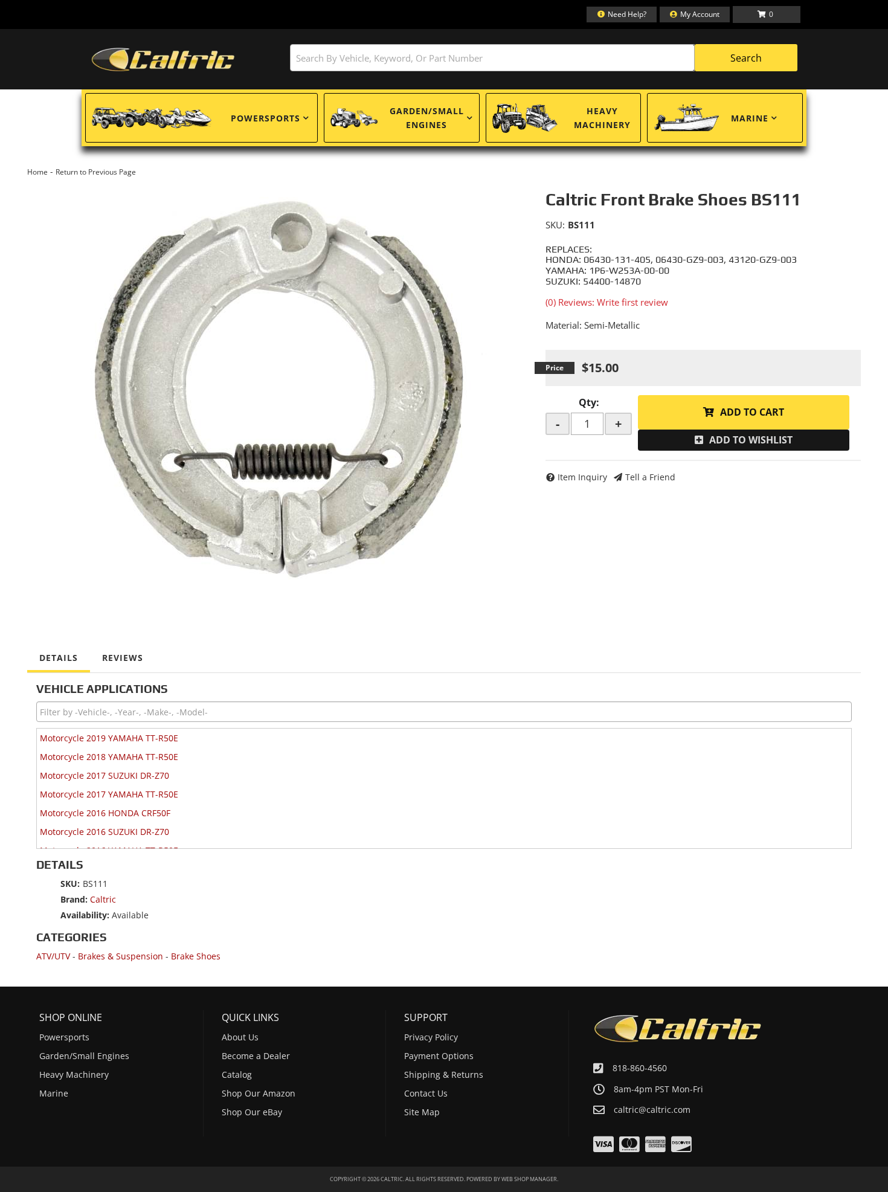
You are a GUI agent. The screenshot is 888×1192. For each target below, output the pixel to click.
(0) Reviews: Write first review (606, 302)
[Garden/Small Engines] (354, 118)
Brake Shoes (195, 956)
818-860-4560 (640, 1068)
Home (37, 172)
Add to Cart (752, 412)
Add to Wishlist (751, 439)
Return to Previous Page (96, 172)
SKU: (555, 225)
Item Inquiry (582, 477)
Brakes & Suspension (120, 956)
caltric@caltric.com (652, 1110)
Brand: (74, 899)
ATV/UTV (53, 956)
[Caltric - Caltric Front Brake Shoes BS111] (277, 389)
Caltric (103, 899)
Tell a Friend (650, 477)
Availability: (84, 915)
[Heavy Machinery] (525, 117)
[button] (543, 57)
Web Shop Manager (529, 1179)
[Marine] (686, 118)
